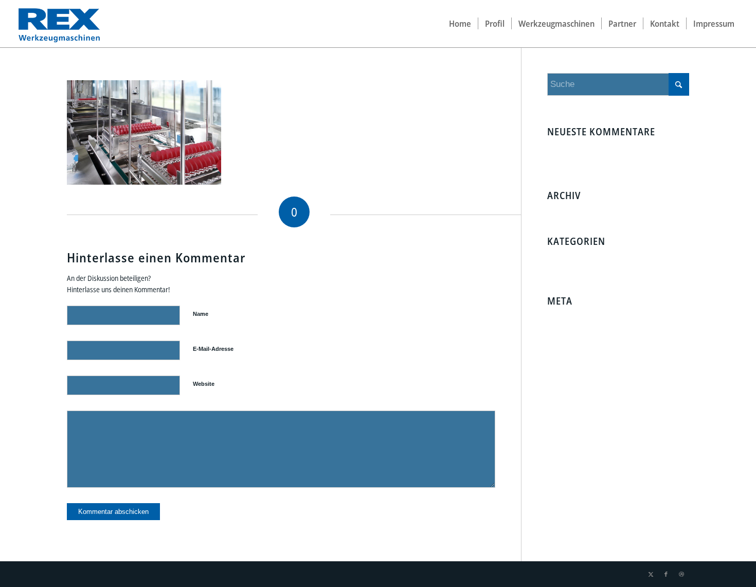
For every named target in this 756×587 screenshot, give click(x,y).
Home (593, 150)
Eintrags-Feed (571, 332)
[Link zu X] (650, 574)
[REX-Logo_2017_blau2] (59, 23)
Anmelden (565, 318)
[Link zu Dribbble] (681, 574)
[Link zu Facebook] (666, 574)
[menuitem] (460, 23)
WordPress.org (573, 361)
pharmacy (561, 150)
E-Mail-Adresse (213, 349)
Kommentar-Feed (578, 346)
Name (200, 314)
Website (203, 384)
